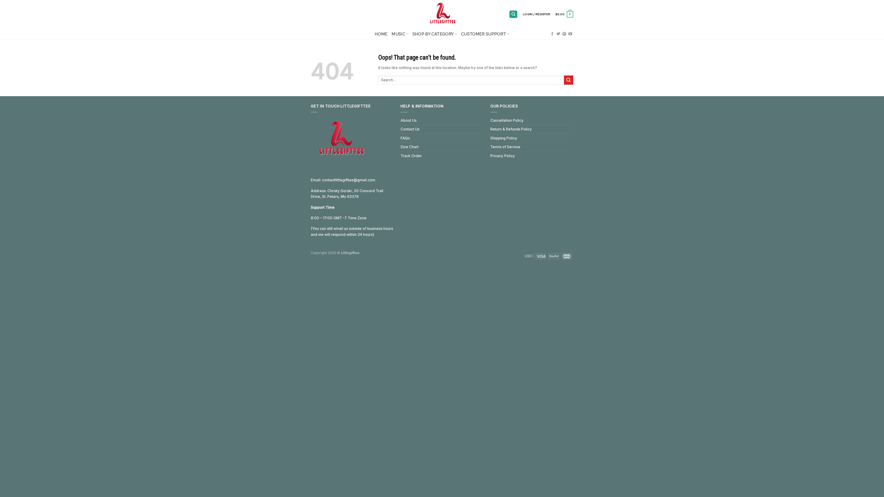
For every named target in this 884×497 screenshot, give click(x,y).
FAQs (405, 138)
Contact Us (410, 129)
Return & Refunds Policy (511, 129)
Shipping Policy (503, 138)
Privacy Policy (502, 155)
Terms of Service (505, 146)
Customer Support (483, 34)
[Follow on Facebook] (552, 34)
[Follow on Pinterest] (564, 34)
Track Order (411, 155)
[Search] (513, 14)
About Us (408, 120)
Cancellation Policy (506, 120)
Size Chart (410, 146)
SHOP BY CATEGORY (433, 34)
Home (381, 34)
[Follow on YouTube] (570, 34)
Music (398, 34)
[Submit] (568, 79)
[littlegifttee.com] (442, 14)
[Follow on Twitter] (558, 34)
